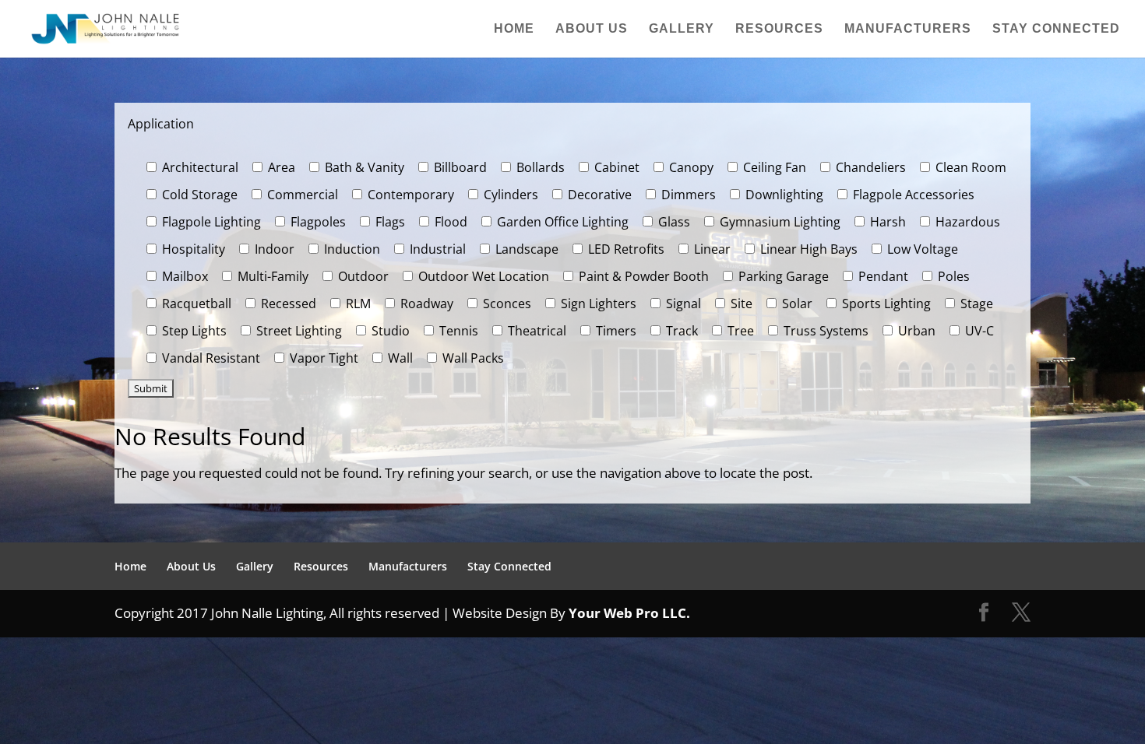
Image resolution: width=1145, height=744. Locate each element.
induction (350, 249)
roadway (425, 303)
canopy (689, 167)
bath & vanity (363, 167)
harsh (886, 221)
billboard (459, 167)
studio (389, 330)
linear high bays (807, 249)
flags (388, 221)
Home (514, 29)
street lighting (297, 330)
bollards (539, 167)
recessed (287, 303)
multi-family (271, 276)
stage (975, 303)
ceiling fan (773, 167)
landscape (525, 249)
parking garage (782, 276)
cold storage (198, 194)
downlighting (782, 194)
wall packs (471, 358)
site (740, 303)
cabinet (615, 167)
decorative (598, 194)
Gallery (681, 29)
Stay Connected (1056, 29)
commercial (301, 194)
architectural (198, 167)
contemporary (409, 194)
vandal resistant (209, 358)
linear (711, 249)
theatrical (535, 330)
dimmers (687, 194)
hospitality (192, 249)
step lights (193, 330)
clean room (969, 167)
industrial (436, 249)
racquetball (195, 303)
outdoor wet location (482, 276)
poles (952, 276)
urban (915, 330)
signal (682, 303)
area (280, 167)
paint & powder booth (642, 276)
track (680, 330)
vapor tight (322, 358)
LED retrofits (624, 249)
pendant (881, 276)
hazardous (966, 221)
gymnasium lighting (778, 221)
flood (449, 221)
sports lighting (885, 303)
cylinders (509, 194)
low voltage (921, 249)
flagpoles (316, 221)
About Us (591, 29)
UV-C (978, 330)
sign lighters (597, 303)
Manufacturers (907, 29)
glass (672, 221)
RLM (357, 303)
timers (614, 330)
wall (399, 358)
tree (739, 330)
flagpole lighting (210, 221)
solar (795, 303)
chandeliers (869, 167)
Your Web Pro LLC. (629, 613)
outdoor (362, 276)
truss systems (824, 330)
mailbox (183, 276)
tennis (457, 330)
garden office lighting (561, 221)
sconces (505, 303)
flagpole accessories (912, 194)
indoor (273, 249)
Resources (779, 29)
